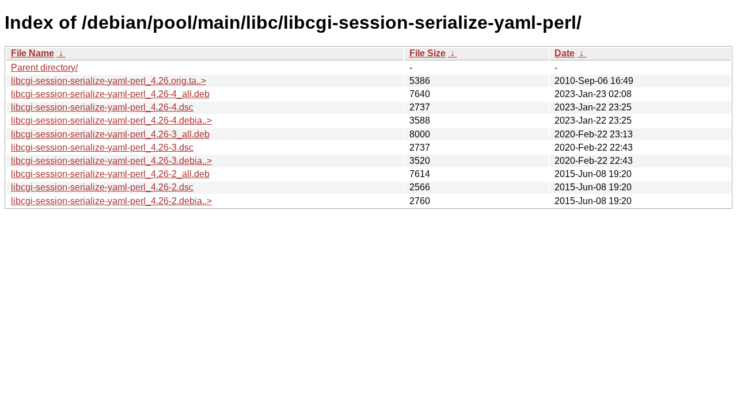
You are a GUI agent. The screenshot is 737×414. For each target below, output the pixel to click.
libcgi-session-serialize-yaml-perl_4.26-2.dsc (102, 187)
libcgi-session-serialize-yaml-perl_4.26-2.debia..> (111, 201)
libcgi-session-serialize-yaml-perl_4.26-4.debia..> (111, 120)
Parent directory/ (44, 67)
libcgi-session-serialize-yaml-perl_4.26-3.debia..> (111, 161)
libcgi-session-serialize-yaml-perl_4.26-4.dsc (102, 107)
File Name (32, 53)
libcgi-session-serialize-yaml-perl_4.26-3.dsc (102, 147)
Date (564, 53)
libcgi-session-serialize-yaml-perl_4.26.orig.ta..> (108, 81)
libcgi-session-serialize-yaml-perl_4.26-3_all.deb (110, 134)
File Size (427, 53)
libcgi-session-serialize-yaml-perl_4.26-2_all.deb (110, 174)
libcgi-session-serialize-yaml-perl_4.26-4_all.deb (110, 94)
